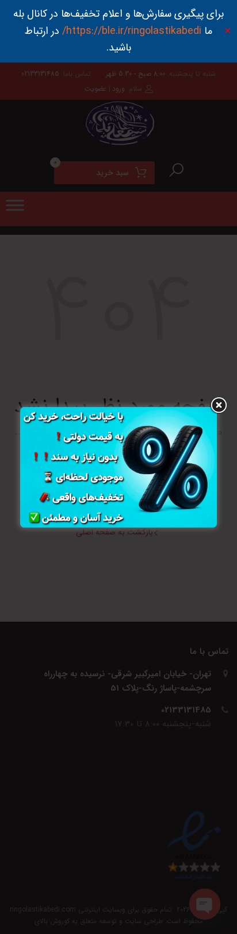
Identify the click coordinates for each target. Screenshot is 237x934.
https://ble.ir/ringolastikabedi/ (131, 31)
